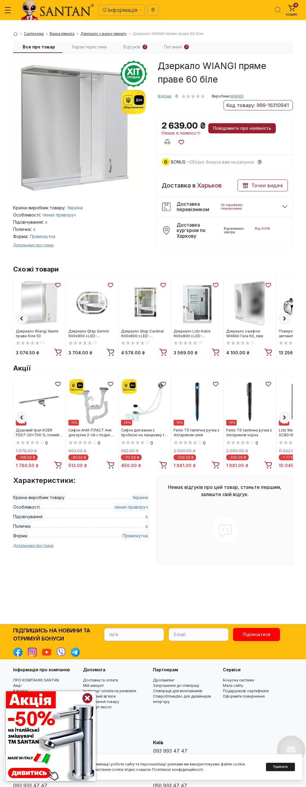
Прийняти (280, 766)
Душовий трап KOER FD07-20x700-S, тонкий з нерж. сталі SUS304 (39, 432)
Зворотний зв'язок (99, 696)
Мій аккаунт (93, 685)
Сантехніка (34, 33)
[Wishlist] (57, 284)
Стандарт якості (97, 707)
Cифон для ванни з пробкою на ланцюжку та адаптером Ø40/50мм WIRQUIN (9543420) (143, 432)
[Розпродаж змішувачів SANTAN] (51, 736)
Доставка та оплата (100, 680)
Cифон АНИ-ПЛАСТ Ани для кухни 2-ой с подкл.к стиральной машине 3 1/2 (90, 432)
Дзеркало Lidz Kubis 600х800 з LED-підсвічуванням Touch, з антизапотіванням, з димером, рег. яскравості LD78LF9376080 (197, 333)
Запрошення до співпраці (176, 685)
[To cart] (58, 352)
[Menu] (8, 10)
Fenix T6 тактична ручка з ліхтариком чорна (249, 432)
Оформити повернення (244, 696)
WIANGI (237, 96)
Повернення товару (101, 701)
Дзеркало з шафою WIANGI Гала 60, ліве (244, 333)
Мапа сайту (233, 685)
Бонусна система (238, 680)
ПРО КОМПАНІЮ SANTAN (36, 680)
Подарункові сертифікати (246, 691)
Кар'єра (20, 691)
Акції (21, 368)
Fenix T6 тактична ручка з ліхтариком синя (196, 432)
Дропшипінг (164, 680)
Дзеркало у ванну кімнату (103, 33)
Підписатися (256, 634)
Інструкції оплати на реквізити (109, 691)
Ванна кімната (62, 33)
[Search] (278, 10)
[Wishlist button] (181, 141)
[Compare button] (167, 141)
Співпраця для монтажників (177, 691)
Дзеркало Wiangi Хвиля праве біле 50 (37, 333)
